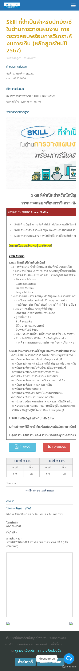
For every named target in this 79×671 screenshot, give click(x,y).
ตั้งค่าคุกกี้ (25, 661)
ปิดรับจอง (58, 447)
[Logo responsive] (12, 5)
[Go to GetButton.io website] (69, 666)
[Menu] (73, 5)
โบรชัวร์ (24, 447)
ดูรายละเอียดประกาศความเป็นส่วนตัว (38, 650)
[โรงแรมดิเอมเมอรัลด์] (8, 623)
